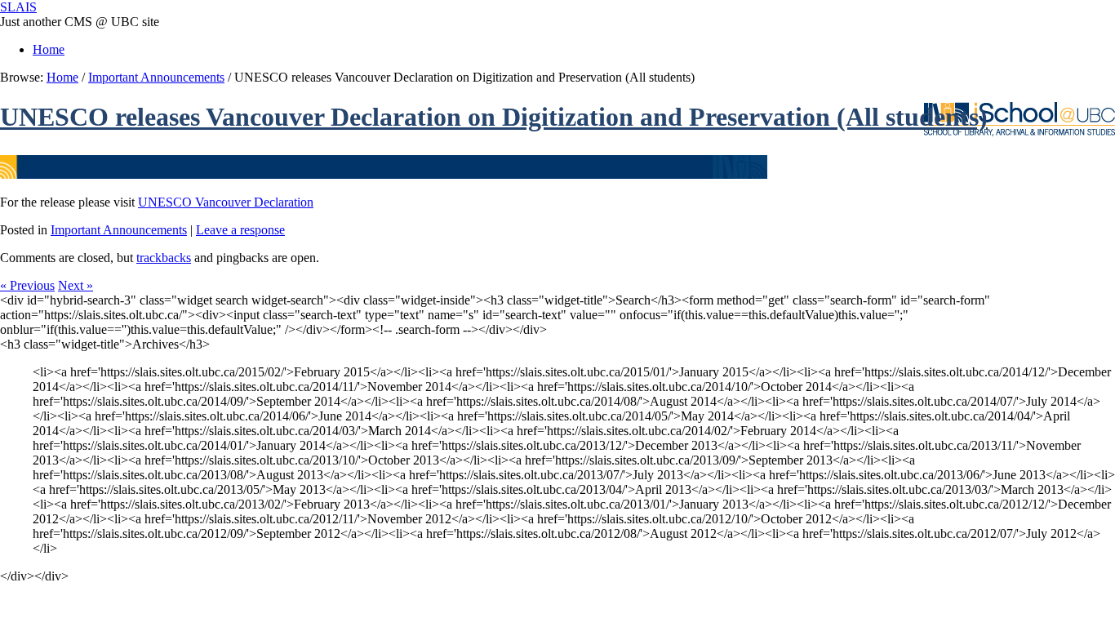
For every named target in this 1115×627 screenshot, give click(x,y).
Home (48, 49)
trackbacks (163, 258)
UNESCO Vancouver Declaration (225, 202)
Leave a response (240, 230)
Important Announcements (156, 77)
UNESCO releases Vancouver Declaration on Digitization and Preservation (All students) (494, 116)
